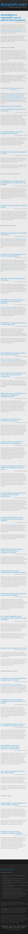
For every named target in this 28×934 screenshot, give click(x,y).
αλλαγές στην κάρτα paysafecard (13, 98)
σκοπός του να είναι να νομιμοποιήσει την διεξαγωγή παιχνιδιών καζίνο (11, 31)
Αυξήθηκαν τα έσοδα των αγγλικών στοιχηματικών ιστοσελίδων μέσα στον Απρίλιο (13, 701)
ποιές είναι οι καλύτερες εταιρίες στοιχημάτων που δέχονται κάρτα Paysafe (12, 97)
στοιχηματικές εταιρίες (11, 94)
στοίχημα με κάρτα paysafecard (17, 100)
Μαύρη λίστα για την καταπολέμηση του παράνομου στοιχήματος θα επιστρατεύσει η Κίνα (13, 394)
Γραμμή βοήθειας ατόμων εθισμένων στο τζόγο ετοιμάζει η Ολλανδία (14, 804)
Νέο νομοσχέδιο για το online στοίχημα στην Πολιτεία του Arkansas (13, 353)
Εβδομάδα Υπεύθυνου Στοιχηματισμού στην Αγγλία (13, 279)
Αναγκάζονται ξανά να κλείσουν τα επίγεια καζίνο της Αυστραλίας (12, 442)
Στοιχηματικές (4, 7)
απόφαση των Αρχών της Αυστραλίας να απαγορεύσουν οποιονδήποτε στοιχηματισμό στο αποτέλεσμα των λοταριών (13, 686)
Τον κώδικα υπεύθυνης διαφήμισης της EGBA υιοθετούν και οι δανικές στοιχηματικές (13, 374)
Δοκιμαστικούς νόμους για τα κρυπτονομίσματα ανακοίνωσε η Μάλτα (13, 571)
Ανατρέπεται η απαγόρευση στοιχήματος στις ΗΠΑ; (14, 152)
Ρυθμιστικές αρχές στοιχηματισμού (16, 88)
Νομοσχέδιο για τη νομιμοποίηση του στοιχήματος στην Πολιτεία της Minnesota (13, 301)
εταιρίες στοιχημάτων (5, 268)
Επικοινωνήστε (12, 926)
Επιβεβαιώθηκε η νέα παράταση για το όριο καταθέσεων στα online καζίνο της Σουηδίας (13, 182)
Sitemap (23, 927)
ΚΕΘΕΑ (6, 909)
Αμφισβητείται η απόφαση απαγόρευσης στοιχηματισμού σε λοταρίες (14, 679)
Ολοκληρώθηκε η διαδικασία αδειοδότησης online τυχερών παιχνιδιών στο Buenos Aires (10, 747)
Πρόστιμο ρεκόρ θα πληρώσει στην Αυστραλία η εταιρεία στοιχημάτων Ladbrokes (12, 519)
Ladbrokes (13, 525)
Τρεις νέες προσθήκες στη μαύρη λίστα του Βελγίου (13, 110)
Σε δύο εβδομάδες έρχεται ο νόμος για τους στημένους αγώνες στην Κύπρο (13, 725)
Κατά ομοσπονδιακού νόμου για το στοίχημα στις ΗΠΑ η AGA (12, 132)
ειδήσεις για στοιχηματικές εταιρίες (12, 93)
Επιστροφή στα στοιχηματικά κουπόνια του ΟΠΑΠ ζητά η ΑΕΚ (13, 323)
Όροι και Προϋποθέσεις (8, 927)
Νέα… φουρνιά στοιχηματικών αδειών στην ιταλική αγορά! (13, 772)
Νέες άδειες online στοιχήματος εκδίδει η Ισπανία (14, 206)
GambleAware (17, 556)
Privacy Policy (17, 927)
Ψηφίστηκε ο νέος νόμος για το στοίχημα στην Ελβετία (14, 233)
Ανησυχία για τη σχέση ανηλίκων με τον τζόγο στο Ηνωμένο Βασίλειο (13, 255)
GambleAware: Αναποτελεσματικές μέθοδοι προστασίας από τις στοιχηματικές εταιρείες (12, 550)
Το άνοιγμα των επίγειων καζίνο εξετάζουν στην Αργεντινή (11, 420)
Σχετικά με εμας (4, 926)
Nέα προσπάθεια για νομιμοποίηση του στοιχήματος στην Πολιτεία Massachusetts (13, 494)
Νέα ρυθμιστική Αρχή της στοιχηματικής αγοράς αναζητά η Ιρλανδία (14, 594)
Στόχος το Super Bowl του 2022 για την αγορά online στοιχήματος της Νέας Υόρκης (13, 467)
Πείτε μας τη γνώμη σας (22, 926)
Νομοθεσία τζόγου (13, 89)
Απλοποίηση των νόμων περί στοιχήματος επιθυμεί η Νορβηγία (12, 832)
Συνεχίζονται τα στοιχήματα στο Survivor (14, 648)
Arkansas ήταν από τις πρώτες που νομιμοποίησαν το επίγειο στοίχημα (11, 359)
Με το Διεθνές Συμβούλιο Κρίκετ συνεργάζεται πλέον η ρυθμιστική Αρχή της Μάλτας (13, 617)
